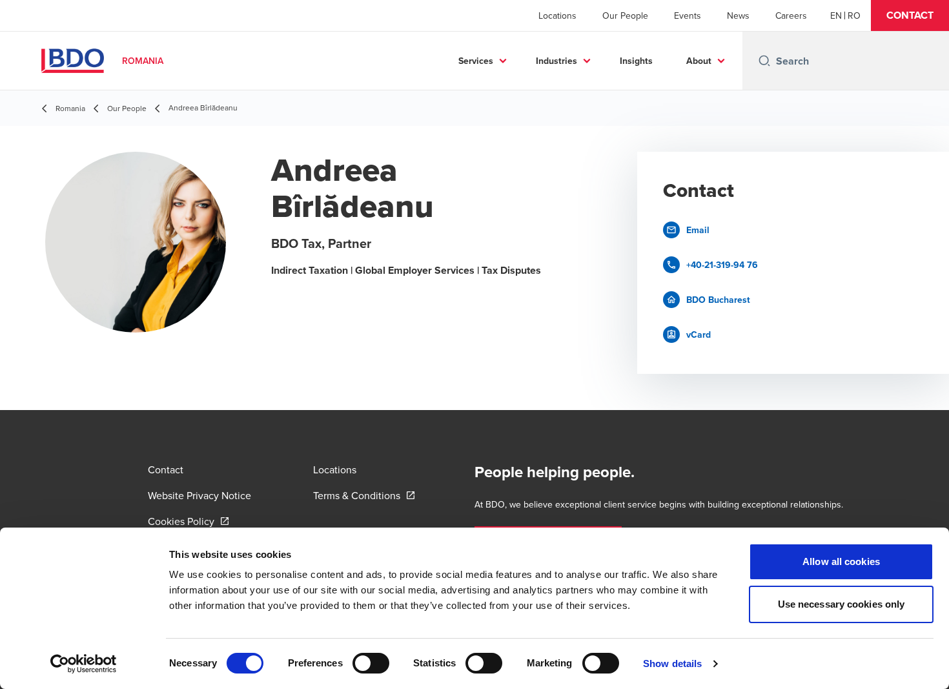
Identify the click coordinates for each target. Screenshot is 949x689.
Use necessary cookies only (841, 604)
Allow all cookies (841, 561)
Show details (672, 663)
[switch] (370, 663)
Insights (636, 60)
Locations (557, 15)
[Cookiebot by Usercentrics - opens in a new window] (83, 664)
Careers (791, 15)
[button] (910, 15)
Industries (556, 60)
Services (475, 60)
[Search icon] (764, 60)
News (738, 15)
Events (687, 15)
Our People (625, 15)
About (698, 60)
